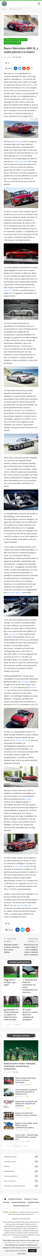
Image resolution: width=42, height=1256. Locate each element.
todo (11, 687)
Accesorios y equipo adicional (14, 1186)
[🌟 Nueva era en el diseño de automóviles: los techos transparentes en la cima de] (30, 971)
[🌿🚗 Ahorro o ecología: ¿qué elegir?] (12, 971)
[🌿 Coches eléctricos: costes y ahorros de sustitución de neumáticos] (30, 1001)
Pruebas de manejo (18, 1202)
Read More (21, 1253)
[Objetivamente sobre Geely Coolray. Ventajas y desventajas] (9, 1081)
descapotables (23, 905)
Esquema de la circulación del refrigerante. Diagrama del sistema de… (26, 1103)
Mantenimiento (9, 1171)
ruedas (28, 799)
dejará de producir (21, 161)
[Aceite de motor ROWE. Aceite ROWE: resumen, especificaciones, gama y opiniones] (9, 1126)
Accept (32, 1250)
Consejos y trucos (10, 1006)
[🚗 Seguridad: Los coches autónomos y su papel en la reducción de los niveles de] (12, 1001)
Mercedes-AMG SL (14, 592)
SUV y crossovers (10, 1181)
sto (23, 231)
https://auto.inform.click (30, 1222)
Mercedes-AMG (18, 740)
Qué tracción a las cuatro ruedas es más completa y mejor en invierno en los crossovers (31, 950)
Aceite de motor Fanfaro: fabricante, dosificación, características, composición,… (20, 1066)
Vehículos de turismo (12, 43)
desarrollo (18, 141)
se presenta (14, 634)
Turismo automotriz (11, 1176)
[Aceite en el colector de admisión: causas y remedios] (9, 1116)
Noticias (23, 39)
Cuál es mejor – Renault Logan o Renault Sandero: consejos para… (26, 1137)
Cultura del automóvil (21, 1206)
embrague (25, 681)
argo (32, 85)
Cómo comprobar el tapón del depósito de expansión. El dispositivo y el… (26, 1092)
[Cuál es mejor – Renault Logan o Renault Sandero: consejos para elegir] (9, 1137)
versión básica (18, 866)
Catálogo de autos (11, 39)
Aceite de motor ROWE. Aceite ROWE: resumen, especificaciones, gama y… (26, 1125)
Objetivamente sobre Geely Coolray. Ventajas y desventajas (25, 1080)
